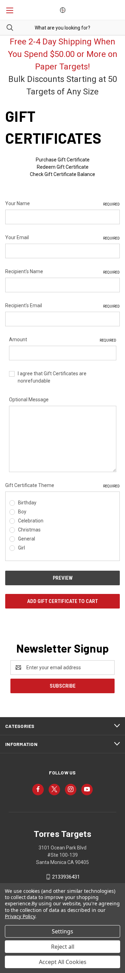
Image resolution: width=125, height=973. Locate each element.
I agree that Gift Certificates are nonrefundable (52, 377)
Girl (21, 548)
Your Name (62, 203)
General (26, 539)
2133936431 (66, 877)
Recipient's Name (62, 271)
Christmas (29, 529)
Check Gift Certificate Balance (62, 174)
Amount (62, 339)
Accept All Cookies (62, 962)
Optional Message (29, 399)
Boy (22, 511)
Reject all (62, 946)
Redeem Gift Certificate (63, 167)
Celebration (30, 520)
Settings (62, 931)
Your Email (62, 237)
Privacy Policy (20, 916)
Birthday (27, 502)
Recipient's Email (62, 305)
